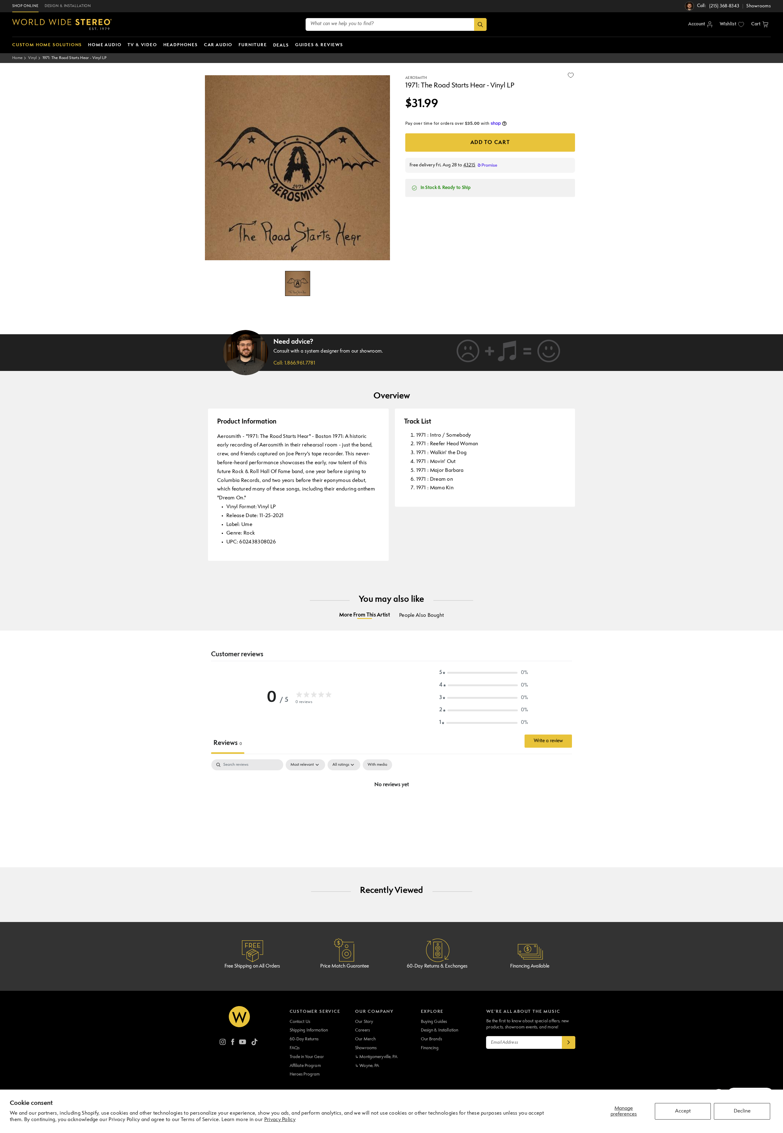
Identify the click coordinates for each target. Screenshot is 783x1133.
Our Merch (365, 1039)
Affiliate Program (305, 1066)
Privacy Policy (279, 1119)
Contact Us (300, 1022)
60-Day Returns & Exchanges (437, 966)
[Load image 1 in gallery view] (297, 283)
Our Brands (431, 1039)
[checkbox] (377, 764)
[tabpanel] (391, 805)
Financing (430, 1048)
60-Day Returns (304, 1039)
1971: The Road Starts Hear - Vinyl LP (74, 58)
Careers (362, 1030)
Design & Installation (439, 1030)
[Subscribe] (568, 1042)
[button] (759, 24)
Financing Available (529, 966)
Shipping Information (309, 1030)
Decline (742, 1111)
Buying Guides (434, 1022)
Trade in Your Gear (307, 1057)
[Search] (480, 24)
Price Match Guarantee (344, 966)
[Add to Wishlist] (570, 75)
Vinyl (32, 58)
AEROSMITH (416, 78)
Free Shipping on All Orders (252, 966)
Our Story (364, 1022)
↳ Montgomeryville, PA (376, 1057)
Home (17, 58)
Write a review (548, 741)
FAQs (295, 1048)
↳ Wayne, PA (367, 1066)
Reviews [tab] (227, 743)
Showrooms (366, 1048)
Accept (683, 1111)
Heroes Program (305, 1074)
